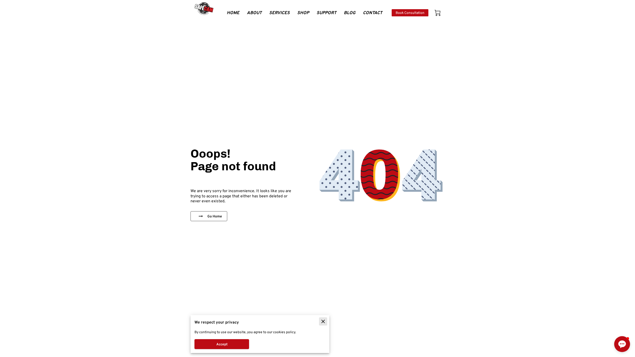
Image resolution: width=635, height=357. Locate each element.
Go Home (214, 216)
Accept (221, 344)
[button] (622, 344)
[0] (438, 13)
